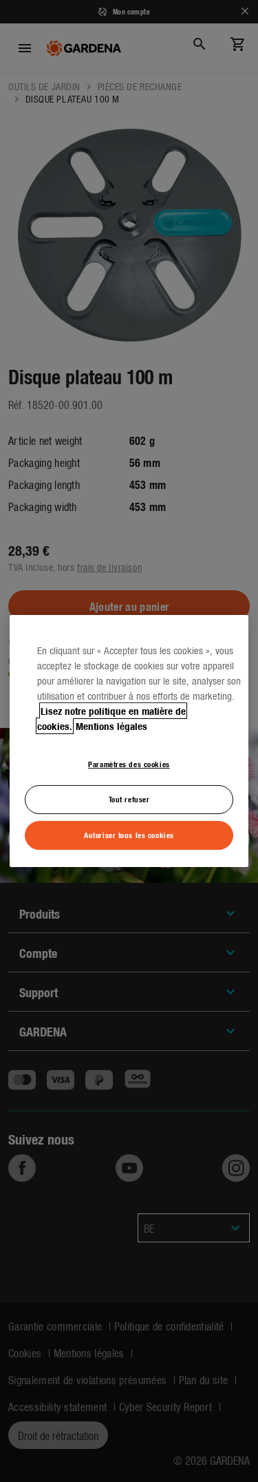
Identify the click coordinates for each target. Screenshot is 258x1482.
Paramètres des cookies (129, 763)
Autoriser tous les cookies (129, 834)
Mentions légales (111, 726)
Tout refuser (129, 798)
